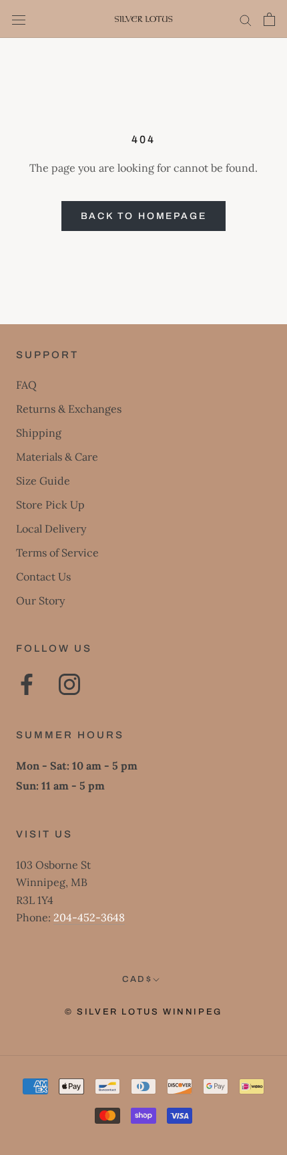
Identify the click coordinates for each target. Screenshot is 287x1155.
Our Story (40, 600)
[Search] (246, 19)
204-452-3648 (89, 917)
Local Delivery (51, 528)
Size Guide (43, 480)
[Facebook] (26, 684)
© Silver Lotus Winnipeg (143, 1012)
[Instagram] (69, 684)
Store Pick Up (50, 504)
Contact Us (43, 576)
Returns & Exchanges (68, 408)
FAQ (26, 384)
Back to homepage (144, 216)
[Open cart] (269, 19)
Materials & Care (57, 456)
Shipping (38, 432)
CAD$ (137, 979)
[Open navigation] (18, 19)
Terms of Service (57, 552)
